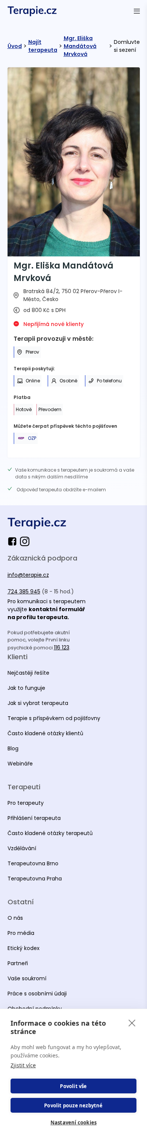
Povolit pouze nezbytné (73, 1105)
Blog (13, 748)
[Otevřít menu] (137, 11)
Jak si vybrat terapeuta (38, 703)
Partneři (18, 963)
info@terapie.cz (28, 575)
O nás (15, 918)
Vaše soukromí (27, 978)
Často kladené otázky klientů (45, 733)
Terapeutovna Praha (35, 878)
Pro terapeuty (26, 803)
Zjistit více (23, 1065)
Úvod (15, 46)
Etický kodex (24, 948)
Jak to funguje (26, 688)
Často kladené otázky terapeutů (50, 833)
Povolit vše (73, 1086)
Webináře (20, 763)
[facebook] (14, 541)
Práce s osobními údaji (37, 993)
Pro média (21, 933)
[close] (132, 1023)
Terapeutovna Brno (33, 863)
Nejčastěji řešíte (28, 673)
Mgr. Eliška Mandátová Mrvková (80, 46)
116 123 (61, 647)
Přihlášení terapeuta (34, 818)
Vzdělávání (22, 848)
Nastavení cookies (73, 1122)
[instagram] (24, 541)
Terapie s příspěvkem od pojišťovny (54, 718)
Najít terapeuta (42, 46)
